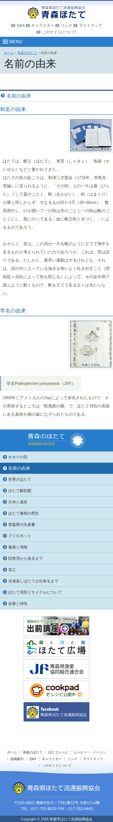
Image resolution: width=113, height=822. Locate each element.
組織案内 (17, 759)
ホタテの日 (17, 457)
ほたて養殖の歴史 (23, 513)
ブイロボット (19, 536)
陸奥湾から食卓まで (25, 558)
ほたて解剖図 (19, 490)
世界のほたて (19, 479)
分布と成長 (17, 502)
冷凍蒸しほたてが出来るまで (33, 581)
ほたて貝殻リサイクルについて (35, 592)
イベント (99, 752)
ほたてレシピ (58, 752)
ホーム (12, 752)
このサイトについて (59, 32)
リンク (66, 25)
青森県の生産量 (21, 524)
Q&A (21, 25)
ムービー (80, 752)
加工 (12, 569)
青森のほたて (33, 752)
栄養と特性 (17, 603)
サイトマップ (90, 25)
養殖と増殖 (17, 547)
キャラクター (42, 25)
